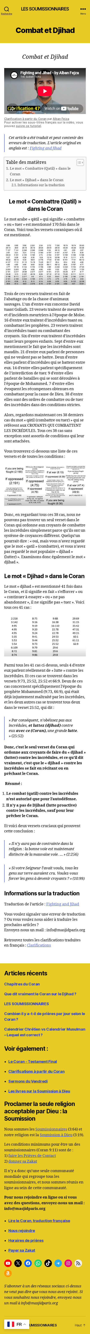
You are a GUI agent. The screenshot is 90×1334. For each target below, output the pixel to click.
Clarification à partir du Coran (25, 119)
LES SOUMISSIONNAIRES (45, 9)
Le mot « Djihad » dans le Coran (36, 180)
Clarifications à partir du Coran (36, 1071)
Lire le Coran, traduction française (39, 1221)
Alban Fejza (61, 119)
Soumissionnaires (51, 1129)
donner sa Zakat (22, 1161)
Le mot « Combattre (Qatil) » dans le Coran (40, 171)
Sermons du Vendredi (28, 1081)
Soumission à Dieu (56, 1135)
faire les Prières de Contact (32, 1155)
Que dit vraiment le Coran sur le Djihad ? (40, 994)
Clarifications (39, 945)
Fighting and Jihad (45, 148)
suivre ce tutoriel (28, 126)
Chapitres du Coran (22, 984)
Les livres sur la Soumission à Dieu (39, 1091)
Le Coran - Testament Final (32, 1061)
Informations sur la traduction (41, 185)
